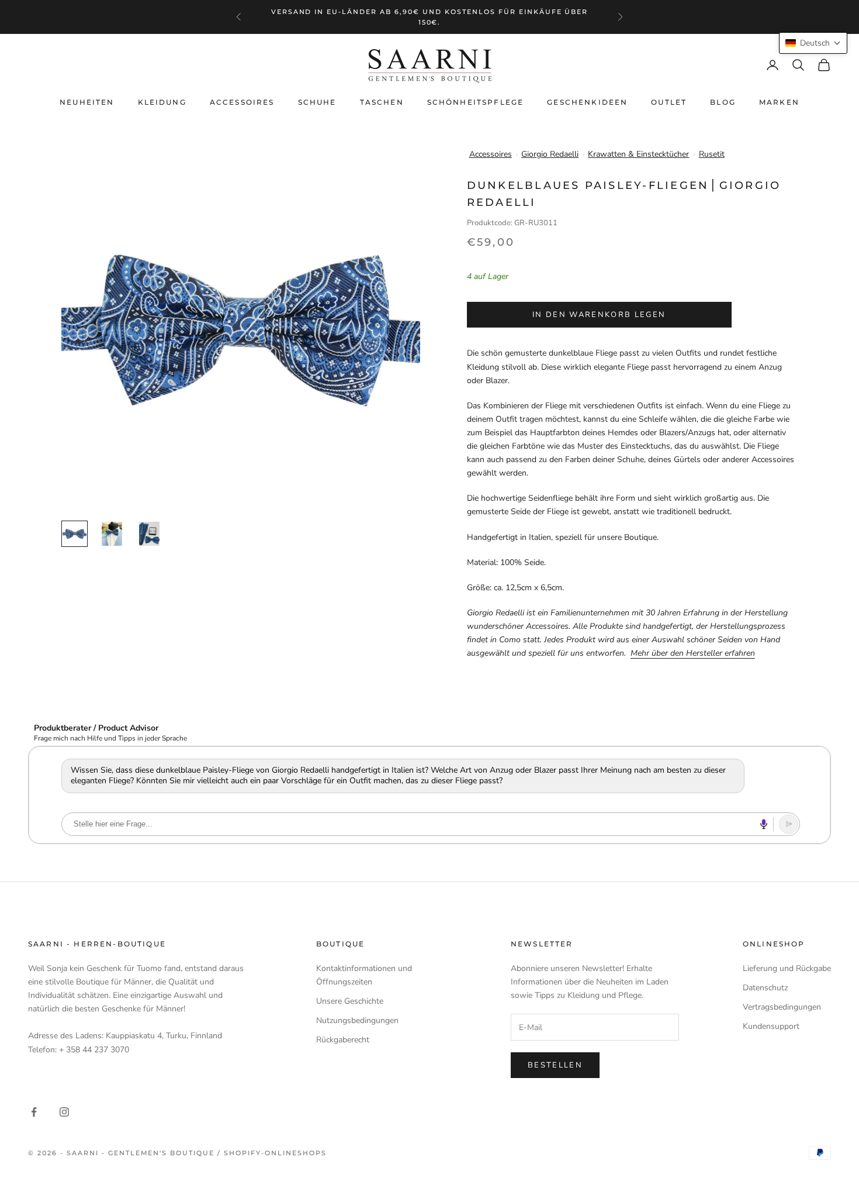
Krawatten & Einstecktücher (638, 154)
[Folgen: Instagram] (64, 1112)
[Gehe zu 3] (149, 534)
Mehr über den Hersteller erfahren (693, 653)
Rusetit (712, 154)
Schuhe (317, 102)
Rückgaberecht (342, 1039)
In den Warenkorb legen (599, 314)
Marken (779, 102)
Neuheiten (87, 102)
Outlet (669, 102)
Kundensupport (771, 1026)
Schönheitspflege (475, 102)
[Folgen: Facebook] (34, 1112)
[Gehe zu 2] (112, 534)
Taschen (382, 102)
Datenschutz (765, 987)
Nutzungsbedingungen (357, 1020)
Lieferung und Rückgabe (787, 968)
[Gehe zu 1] (74, 534)
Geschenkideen (587, 102)
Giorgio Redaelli (550, 154)
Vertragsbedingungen (782, 1007)
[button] (813, 43)
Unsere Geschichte (349, 1001)
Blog (723, 102)
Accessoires (242, 102)
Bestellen (555, 1065)
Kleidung (162, 102)
